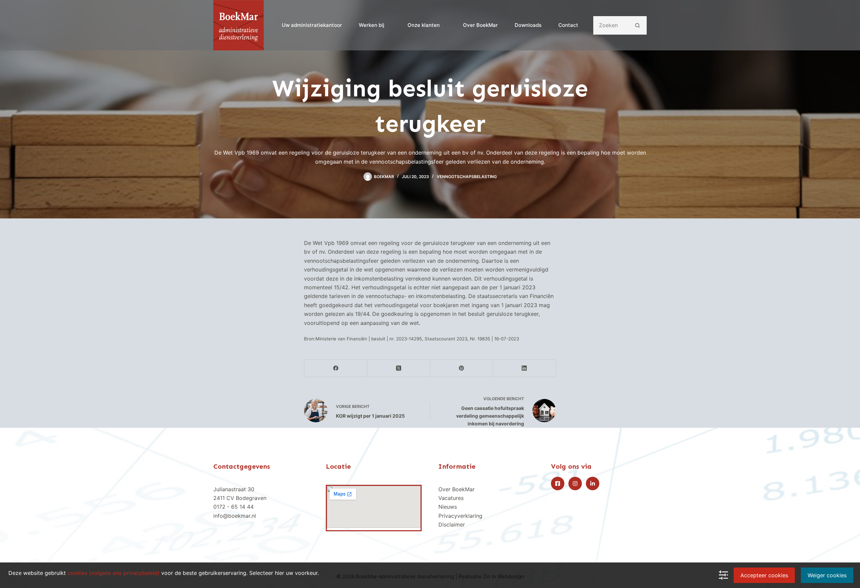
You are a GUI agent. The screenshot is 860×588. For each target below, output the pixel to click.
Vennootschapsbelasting (467, 176)
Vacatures (451, 498)
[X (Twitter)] (398, 368)
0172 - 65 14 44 (233, 506)
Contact (568, 25)
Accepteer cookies (764, 575)
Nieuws (447, 506)
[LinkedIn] (524, 368)
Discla (446, 524)
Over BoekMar (480, 25)
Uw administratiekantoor (312, 25)
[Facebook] (335, 368)
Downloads (528, 25)
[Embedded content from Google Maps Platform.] (374, 507)
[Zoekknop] (637, 25)
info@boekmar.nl (234, 515)
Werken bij (371, 25)
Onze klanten (423, 25)
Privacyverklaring (460, 515)
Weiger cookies (827, 575)
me (459, 524)
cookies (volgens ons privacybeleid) (114, 573)
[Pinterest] (461, 368)
